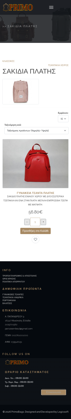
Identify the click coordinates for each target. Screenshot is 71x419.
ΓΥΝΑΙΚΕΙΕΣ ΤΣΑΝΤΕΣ (13, 294)
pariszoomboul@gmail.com (19, 328)
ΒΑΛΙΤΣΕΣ (7, 303)
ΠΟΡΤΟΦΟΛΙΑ (9, 300)
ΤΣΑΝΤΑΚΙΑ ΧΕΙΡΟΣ (58, 65)
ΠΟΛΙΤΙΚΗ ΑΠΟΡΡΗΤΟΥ (13, 282)
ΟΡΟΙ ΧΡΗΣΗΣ (9, 279)
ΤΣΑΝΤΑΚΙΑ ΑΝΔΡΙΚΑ (12, 297)
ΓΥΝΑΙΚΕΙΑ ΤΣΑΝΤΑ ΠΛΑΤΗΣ (35, 193)
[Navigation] (51, 7)
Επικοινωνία (53, 392)
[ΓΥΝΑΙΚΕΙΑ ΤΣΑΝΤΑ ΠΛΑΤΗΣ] (35, 141)
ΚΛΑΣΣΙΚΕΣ (8, 61)
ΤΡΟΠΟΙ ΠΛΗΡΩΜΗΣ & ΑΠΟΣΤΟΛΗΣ (19, 276)
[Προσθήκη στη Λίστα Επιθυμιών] (35, 239)
